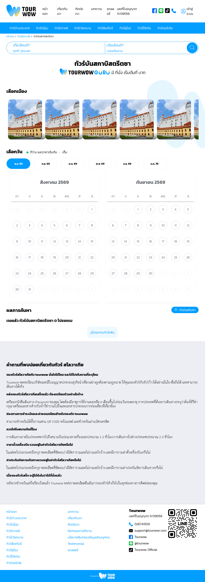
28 (42, 209)
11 (42, 241)
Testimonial (76, 543)
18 (42, 257)
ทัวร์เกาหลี (61, 28)
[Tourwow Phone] (174, 11)
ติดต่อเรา (79, 11)
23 (17, 273)
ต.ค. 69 (73, 164)
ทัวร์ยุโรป (125, 28)
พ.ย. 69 (100, 164)
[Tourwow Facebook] (155, 11)
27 (29, 209)
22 (91, 257)
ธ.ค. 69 (127, 164)
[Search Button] (192, 47)
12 (54, 241)
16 (17, 257)
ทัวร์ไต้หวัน (144, 28)
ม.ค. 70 (155, 164)
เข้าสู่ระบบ (190, 11)
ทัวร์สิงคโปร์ (105, 28)
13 (67, 241)
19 (54, 257)
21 (79, 257)
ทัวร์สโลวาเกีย (23, 36)
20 (67, 257)
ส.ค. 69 (18, 164)
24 (29, 273)
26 (17, 209)
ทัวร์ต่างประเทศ (20, 28)
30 (67, 209)
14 (79, 241)
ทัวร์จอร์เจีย (165, 28)
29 (54, 209)
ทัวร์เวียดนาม (82, 28)
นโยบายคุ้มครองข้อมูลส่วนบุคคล (89, 537)
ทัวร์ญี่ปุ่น (42, 28)
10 (29, 241)
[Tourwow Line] (162, 11)
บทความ (96, 8)
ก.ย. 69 (46, 164)
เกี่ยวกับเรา (75, 518)
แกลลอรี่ (73, 550)
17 (29, 257)
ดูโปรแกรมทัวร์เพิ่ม (102, 332)
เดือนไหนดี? (115, 45)
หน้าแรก (45, 11)
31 (79, 209)
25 (42, 273)
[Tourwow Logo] (21, 11)
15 (92, 241)
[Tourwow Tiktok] (168, 11)
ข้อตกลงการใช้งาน (80, 530)
